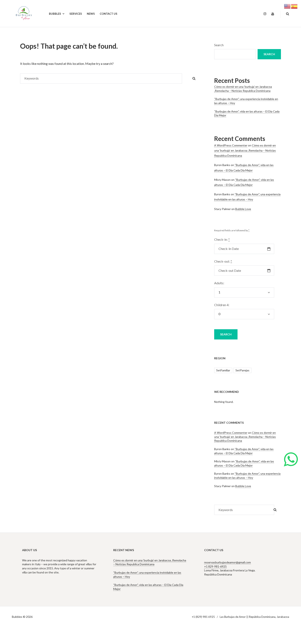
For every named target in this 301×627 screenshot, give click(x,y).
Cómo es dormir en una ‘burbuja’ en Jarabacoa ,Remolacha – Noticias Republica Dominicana (243, 88)
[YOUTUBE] (272, 14)
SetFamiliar (223, 370)
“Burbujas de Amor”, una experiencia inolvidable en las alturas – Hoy (247, 475)
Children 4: (221, 305)
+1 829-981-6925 (215, 566)
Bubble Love (243, 209)
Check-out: (223, 261)
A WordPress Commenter (230, 145)
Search (219, 45)
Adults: (219, 283)
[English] (287, 6)
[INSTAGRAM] (265, 14)
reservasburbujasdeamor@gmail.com (227, 562)
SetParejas (242, 370)
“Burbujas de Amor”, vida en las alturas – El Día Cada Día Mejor (244, 463)
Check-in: (222, 239)
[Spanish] (294, 6)
